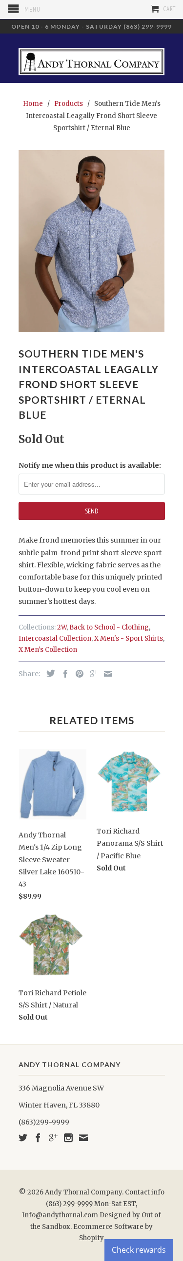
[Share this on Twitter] (48, 673)
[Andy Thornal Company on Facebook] (38, 1137)
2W (61, 627)
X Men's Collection (48, 650)
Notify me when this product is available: (90, 465)
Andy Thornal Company (83, 1192)
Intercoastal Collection (55, 638)
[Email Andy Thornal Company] (83, 1137)
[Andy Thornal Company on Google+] (53, 1137)
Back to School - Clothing (109, 627)
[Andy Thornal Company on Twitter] (23, 1137)
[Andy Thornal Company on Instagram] (68, 1137)
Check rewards (139, 1249)
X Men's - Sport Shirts (128, 638)
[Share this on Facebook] (63, 674)
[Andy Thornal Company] (92, 58)
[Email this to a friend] (105, 674)
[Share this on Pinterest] (77, 674)
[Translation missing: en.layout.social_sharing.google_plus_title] (91, 674)
